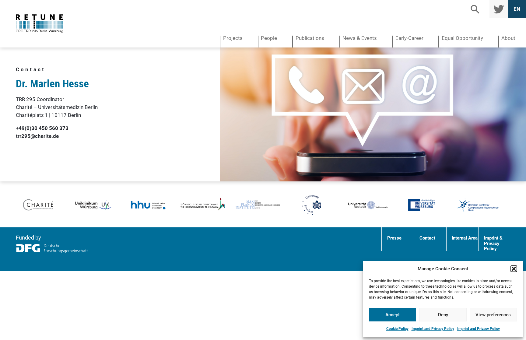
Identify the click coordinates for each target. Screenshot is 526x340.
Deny (443, 314)
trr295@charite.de (37, 136)
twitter (497, 9)
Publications (310, 38)
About (508, 38)
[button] (514, 269)
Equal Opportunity (462, 38)
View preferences (493, 314)
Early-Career (409, 38)
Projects (233, 38)
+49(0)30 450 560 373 (42, 128)
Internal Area (465, 238)
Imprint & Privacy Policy (493, 243)
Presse (394, 238)
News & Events (359, 38)
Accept (392, 314)
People (269, 38)
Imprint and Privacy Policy (433, 329)
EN (517, 9)
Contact (427, 238)
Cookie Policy (397, 329)
